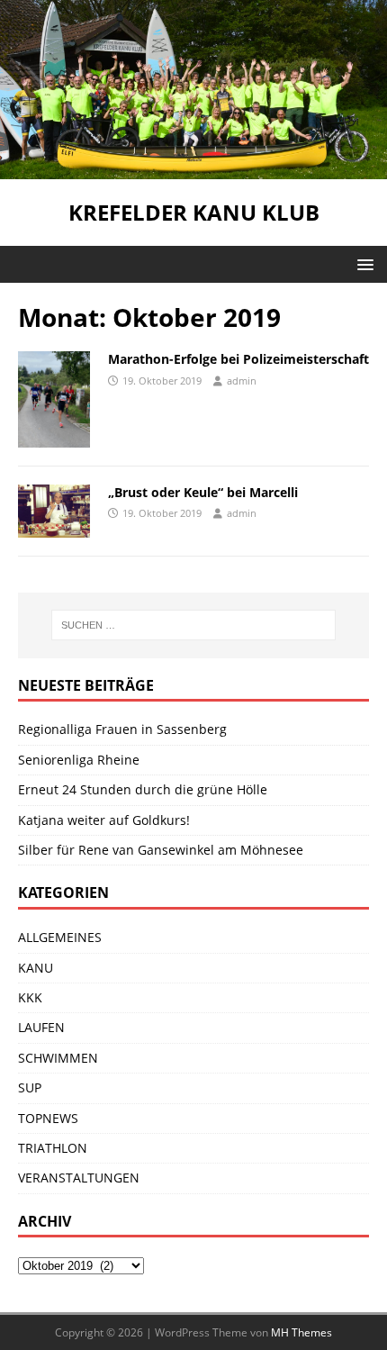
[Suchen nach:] (194, 625)
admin (241, 380)
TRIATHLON (52, 1147)
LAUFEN (41, 1027)
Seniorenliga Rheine (79, 759)
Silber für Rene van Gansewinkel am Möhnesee (160, 849)
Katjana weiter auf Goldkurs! (104, 820)
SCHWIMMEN (58, 1057)
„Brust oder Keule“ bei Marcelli (203, 492)
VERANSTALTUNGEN (79, 1177)
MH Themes (301, 1332)
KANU (35, 967)
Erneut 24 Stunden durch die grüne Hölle (142, 789)
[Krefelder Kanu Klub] (193, 168)
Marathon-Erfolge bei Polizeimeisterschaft (238, 358)
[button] (362, 263)
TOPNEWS (48, 1118)
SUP (29, 1087)
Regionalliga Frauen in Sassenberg (122, 729)
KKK (30, 997)
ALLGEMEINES (60, 937)
